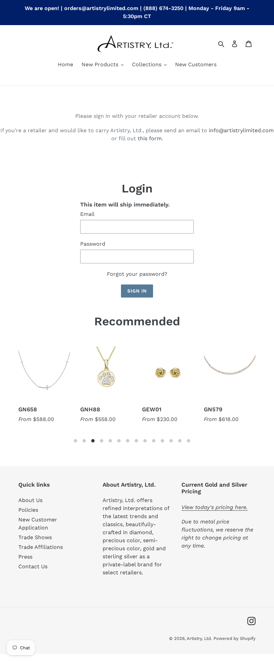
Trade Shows (35, 537)
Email (87, 214)
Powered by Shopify (235, 638)
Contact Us (32, 566)
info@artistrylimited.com (241, 130)
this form (150, 138)
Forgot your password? (137, 274)
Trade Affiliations (40, 547)
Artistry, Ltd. (199, 638)
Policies (28, 510)
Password (92, 244)
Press (25, 557)
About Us (30, 500)
